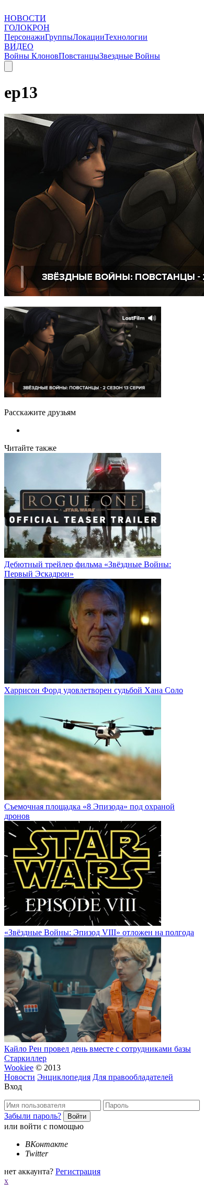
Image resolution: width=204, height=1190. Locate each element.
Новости (19, 1077)
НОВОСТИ (25, 18)
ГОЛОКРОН (27, 27)
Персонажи (24, 37)
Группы (59, 37)
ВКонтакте (46, 1144)
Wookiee (18, 1067)
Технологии (126, 37)
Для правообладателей (133, 1077)
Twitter (36, 1153)
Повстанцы (79, 55)
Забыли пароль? (32, 1115)
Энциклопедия (63, 1077)
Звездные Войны (129, 55)
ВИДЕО (18, 46)
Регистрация (77, 1171)
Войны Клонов (31, 55)
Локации (89, 37)
